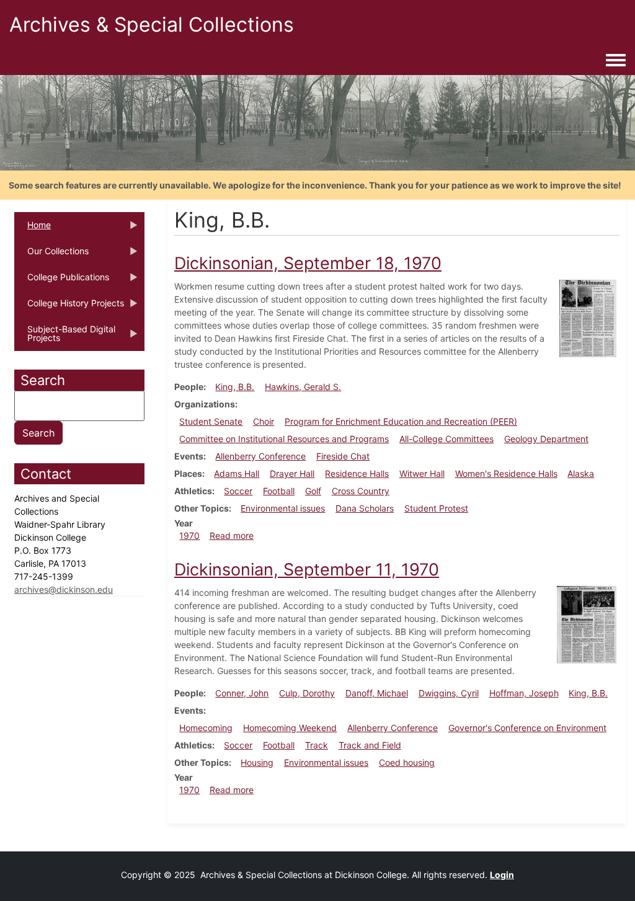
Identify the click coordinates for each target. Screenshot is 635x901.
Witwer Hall (422, 473)
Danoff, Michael (376, 693)
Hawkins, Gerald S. (303, 386)
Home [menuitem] (32, 229)
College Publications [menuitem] (61, 281)
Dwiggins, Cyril (449, 693)
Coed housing (407, 762)
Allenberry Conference (260, 456)
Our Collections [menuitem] (51, 255)
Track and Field (370, 745)
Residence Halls (357, 473)
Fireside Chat (343, 456)
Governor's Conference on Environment (527, 727)
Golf (313, 491)
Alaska (580, 473)
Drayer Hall (292, 473)
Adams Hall (236, 473)
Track (316, 745)
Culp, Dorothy (307, 693)
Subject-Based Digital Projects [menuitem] (64, 337)
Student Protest (436, 508)
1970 (189, 535)
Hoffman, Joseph (524, 693)
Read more (232, 535)
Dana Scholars (364, 508)
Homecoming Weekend (290, 727)
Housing (257, 762)
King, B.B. (234, 386)
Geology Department (546, 438)
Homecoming (206, 727)
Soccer (238, 491)
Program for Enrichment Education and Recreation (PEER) (401, 421)
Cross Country (360, 491)
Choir (263, 421)
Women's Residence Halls (506, 473)
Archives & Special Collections (151, 24)
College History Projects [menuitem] (69, 307)
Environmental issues (283, 508)
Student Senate (210, 421)
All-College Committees (446, 438)
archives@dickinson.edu (63, 589)
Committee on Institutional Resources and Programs (284, 438)
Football (279, 491)
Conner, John (242, 693)
